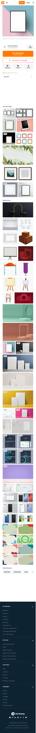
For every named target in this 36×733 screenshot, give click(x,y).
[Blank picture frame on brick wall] (10, 229)
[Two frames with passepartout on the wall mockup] (18, 198)
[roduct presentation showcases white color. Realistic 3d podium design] (9, 540)
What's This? (14, 73)
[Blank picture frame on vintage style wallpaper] (9, 135)
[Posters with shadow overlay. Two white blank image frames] (13, 568)
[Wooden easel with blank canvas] (23, 396)
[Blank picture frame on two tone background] (9, 461)
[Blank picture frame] (10, 213)
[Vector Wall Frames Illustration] (9, 113)
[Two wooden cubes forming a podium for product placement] (10, 305)
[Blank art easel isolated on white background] (10, 382)
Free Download (18, 53)
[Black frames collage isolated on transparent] (11, 123)
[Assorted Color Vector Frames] (11, 162)
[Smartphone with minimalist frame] (10, 679)
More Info (6, 76)
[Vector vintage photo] (11, 149)
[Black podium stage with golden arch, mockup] (18, 249)
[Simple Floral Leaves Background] (18, 179)
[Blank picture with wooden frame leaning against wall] (26, 148)
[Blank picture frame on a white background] (10, 290)
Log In (28, 2)
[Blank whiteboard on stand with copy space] (10, 321)
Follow (30, 47)
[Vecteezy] (2, 2)
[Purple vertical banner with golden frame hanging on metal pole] (10, 367)
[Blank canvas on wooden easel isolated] (10, 398)
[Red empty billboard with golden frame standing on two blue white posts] (10, 352)
